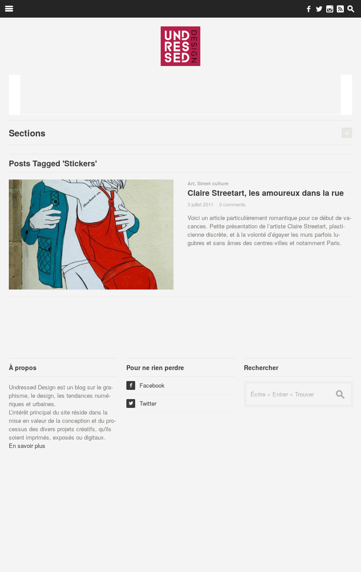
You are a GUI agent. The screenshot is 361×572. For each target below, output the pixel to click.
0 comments (232, 204)
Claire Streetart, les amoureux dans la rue (266, 192)
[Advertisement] (180, 94)
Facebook (147, 385)
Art (191, 183)
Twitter (142, 403)
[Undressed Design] (180, 46)
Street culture (212, 183)
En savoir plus (27, 445)
